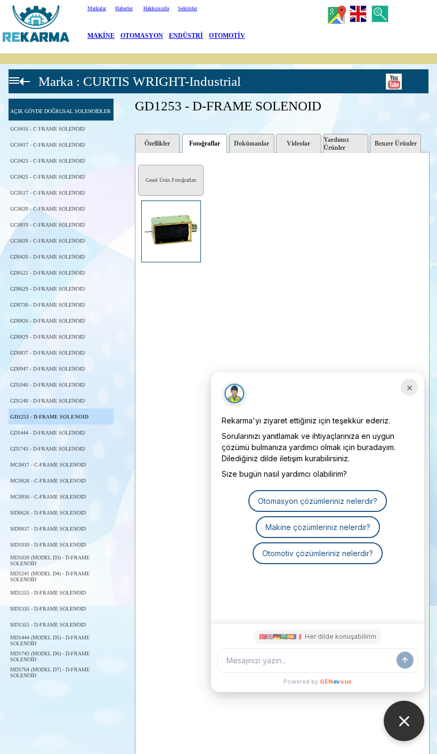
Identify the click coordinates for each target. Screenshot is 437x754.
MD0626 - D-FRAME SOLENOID (48, 513)
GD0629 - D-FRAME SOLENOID (47, 289)
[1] (138, 201)
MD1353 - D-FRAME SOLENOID (48, 625)
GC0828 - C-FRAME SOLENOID (47, 241)
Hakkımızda (156, 8)
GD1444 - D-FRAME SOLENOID (47, 433)
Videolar (298, 143)
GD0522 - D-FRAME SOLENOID (47, 273)
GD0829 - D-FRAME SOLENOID (47, 337)
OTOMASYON (141, 35)
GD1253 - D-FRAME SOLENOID (49, 417)
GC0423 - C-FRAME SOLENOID (47, 161)
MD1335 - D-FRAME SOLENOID (48, 609)
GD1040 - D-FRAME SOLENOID (47, 385)
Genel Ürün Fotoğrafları (171, 180)
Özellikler (157, 143)
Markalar (96, 8)
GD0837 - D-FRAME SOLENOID (47, 353)
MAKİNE (101, 35)
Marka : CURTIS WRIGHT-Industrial (139, 81)
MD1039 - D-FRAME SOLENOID (48, 545)
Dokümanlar (251, 143)
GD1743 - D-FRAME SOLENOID (47, 449)
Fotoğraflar (204, 143)
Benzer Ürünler (396, 143)
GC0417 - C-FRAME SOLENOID (47, 145)
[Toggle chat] (404, 721)
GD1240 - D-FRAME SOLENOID (47, 401)
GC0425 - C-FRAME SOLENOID (47, 177)
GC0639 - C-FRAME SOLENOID (47, 209)
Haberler (124, 8)
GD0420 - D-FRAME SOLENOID (47, 257)
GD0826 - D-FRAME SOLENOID (47, 321)
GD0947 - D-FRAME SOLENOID (47, 369)
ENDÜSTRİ (186, 35)
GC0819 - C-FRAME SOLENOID (47, 225)
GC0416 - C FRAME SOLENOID (47, 129)
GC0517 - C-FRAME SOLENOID (47, 193)
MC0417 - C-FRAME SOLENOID (48, 465)
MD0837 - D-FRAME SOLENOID (48, 529)
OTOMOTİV (227, 35)
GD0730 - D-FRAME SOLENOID (47, 305)
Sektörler (187, 8)
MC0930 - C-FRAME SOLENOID (48, 497)
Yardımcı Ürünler (336, 143)
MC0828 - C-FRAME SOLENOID (48, 481)
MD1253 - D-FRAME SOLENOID (48, 593)
